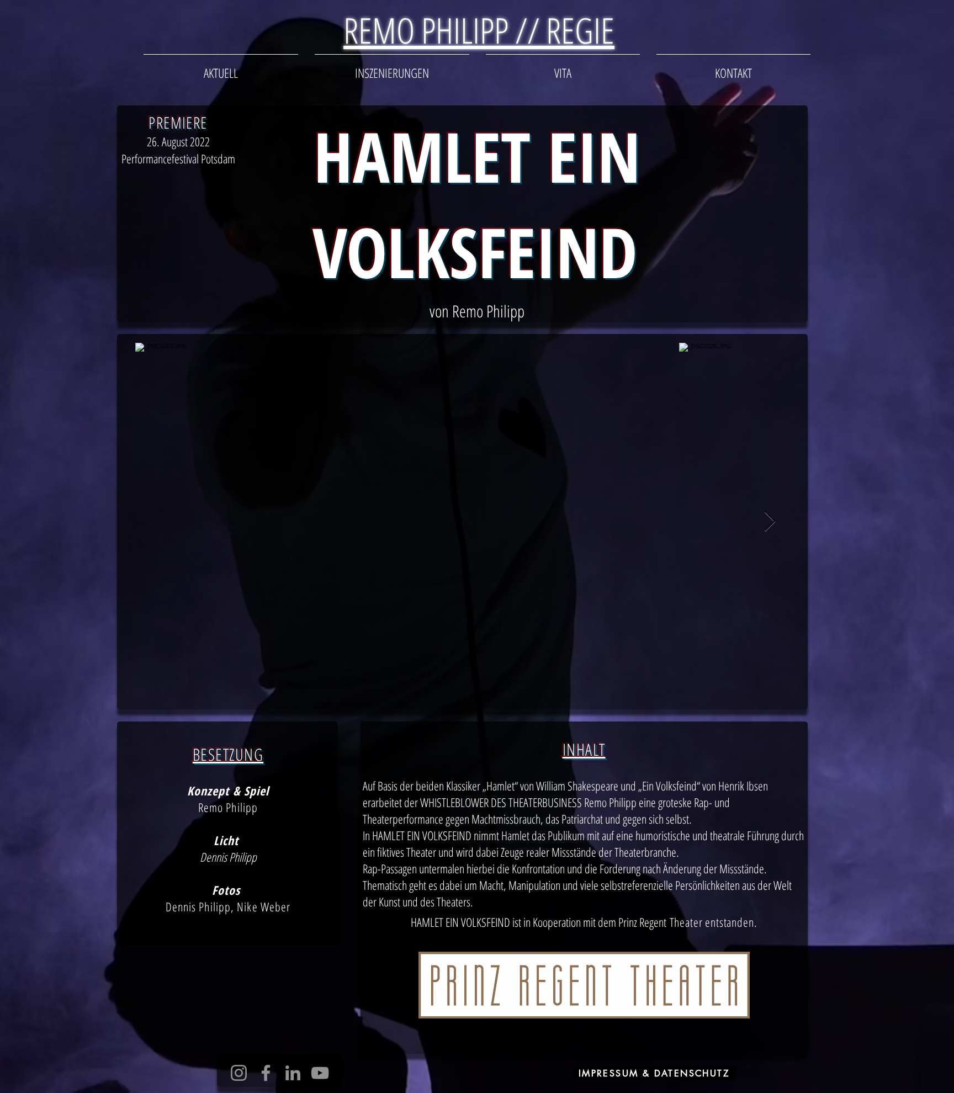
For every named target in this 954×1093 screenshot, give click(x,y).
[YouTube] (320, 1073)
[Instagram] (239, 1073)
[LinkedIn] (293, 1073)
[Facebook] (266, 1073)
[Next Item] (770, 522)
